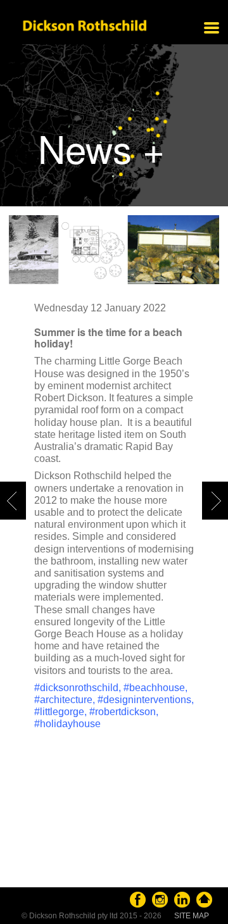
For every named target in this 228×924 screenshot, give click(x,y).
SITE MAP (191, 915)
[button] (202, 481)
